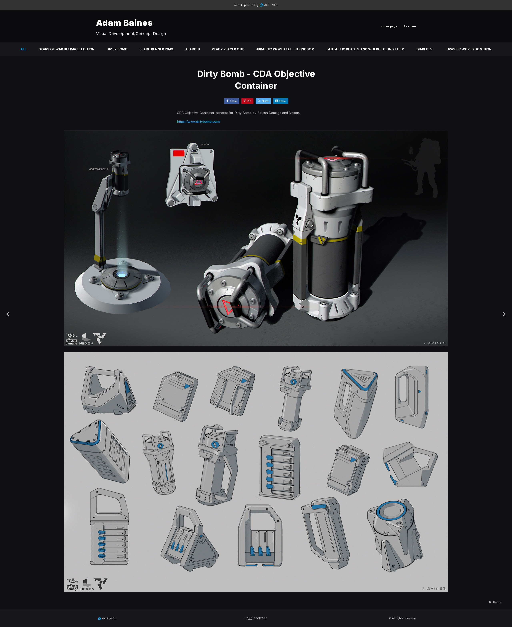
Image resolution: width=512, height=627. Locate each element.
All (23, 49)
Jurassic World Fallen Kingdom (285, 49)
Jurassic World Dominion (468, 49)
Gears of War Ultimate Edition (66, 49)
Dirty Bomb (117, 49)
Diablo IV (424, 49)
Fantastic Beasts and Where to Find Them (365, 49)
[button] (495, 602)
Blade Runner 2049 (156, 49)
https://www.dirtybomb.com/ (198, 122)
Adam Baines (124, 23)
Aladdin (192, 49)
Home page (389, 26)
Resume (410, 26)
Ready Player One (228, 49)
